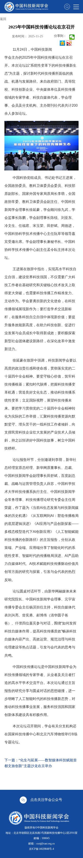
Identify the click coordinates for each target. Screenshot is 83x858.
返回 (3, 19)
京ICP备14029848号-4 (41, 848)
